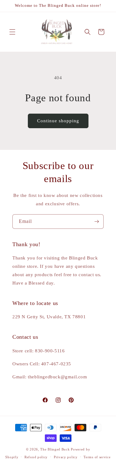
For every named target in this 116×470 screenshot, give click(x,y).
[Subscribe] (96, 221)
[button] (12, 32)
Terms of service (97, 457)
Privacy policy (66, 457)
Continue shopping (58, 120)
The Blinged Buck (55, 449)
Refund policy (36, 457)
